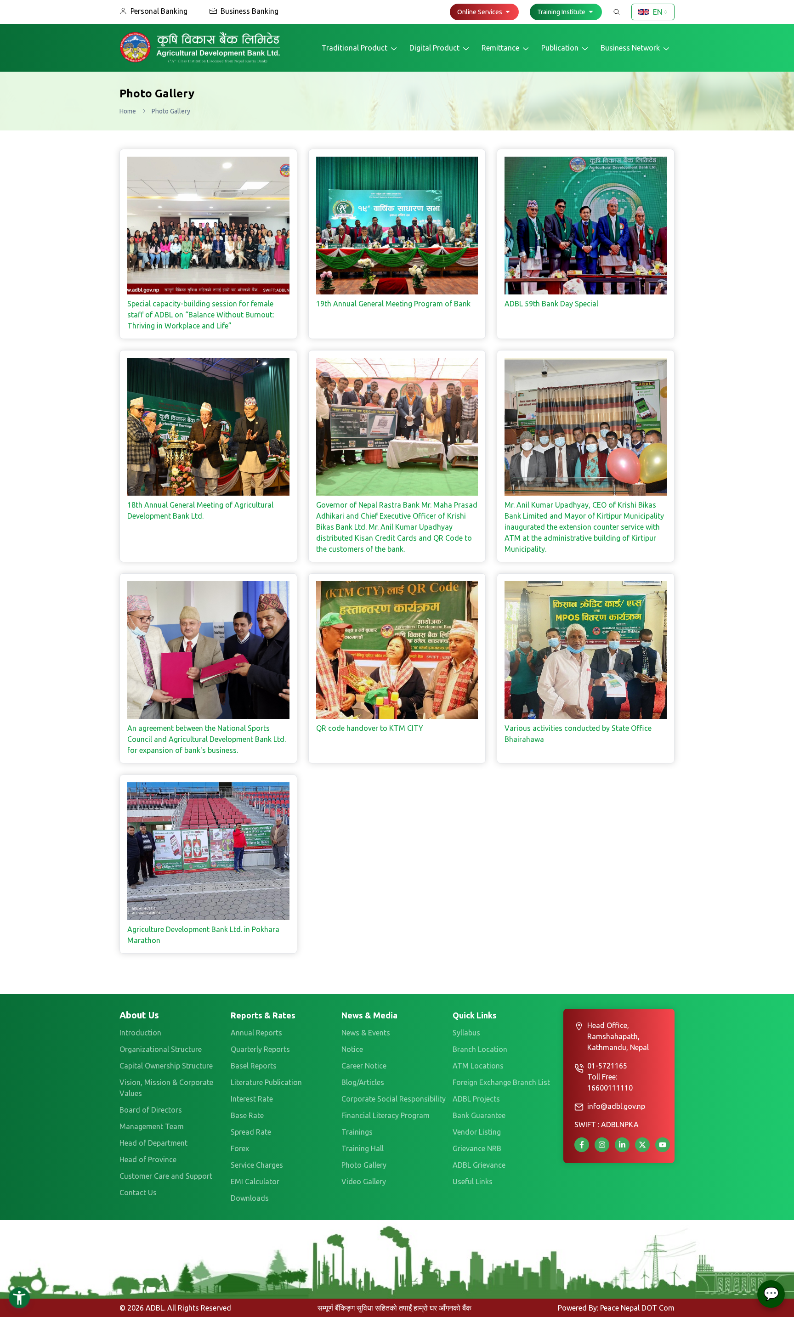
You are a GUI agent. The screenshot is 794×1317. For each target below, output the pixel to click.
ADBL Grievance (479, 1165)
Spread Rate (251, 1132)
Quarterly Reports (260, 1049)
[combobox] (653, 12)
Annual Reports (256, 1033)
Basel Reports (254, 1066)
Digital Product (434, 48)
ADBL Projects (476, 1099)
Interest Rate (252, 1099)
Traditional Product (354, 48)
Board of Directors (150, 1110)
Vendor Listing (477, 1132)
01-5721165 (607, 1066)
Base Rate (247, 1115)
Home (127, 111)
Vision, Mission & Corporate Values (166, 1087)
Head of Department (153, 1143)
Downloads (250, 1198)
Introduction (140, 1033)
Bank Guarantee (479, 1115)
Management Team (151, 1126)
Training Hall (362, 1148)
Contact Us (138, 1192)
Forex (240, 1148)
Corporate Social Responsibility (393, 1099)
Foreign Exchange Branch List (501, 1082)
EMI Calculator (255, 1181)
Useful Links (473, 1181)
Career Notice (363, 1066)
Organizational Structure (160, 1049)
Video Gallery (363, 1181)
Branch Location (480, 1049)
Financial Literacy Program (385, 1115)
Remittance (500, 48)
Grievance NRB (477, 1148)
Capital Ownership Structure (166, 1066)
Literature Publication (266, 1082)
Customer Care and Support (165, 1176)
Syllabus (466, 1033)
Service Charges (257, 1165)
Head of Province (147, 1159)
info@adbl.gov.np (616, 1106)
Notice (352, 1049)
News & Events (365, 1033)
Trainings (357, 1132)
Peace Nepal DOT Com (637, 1308)
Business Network (630, 48)
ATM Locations (478, 1066)
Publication (559, 48)
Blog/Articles (362, 1082)
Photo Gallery (363, 1165)
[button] (484, 12)
